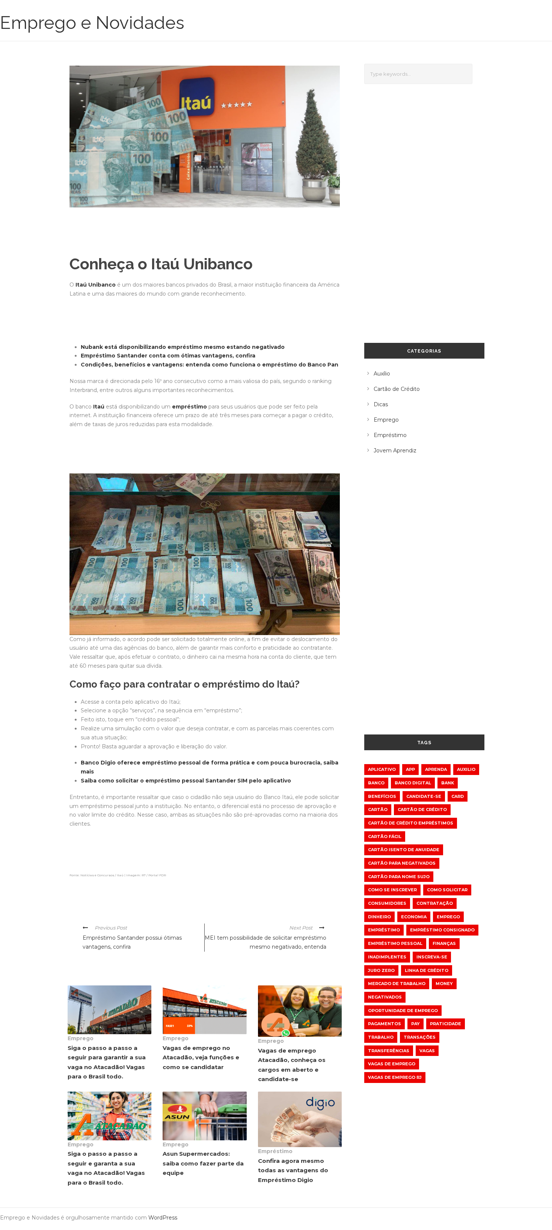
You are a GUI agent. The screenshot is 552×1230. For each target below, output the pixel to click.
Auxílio (382, 373)
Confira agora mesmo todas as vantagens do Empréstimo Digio (293, 1170)
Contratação (434, 903)
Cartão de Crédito (397, 389)
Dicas (381, 404)
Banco (376, 782)
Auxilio (466, 769)
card (457, 796)
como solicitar (447, 889)
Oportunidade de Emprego (403, 1010)
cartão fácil (384, 836)
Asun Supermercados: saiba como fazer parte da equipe (203, 1163)
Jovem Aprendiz (395, 450)
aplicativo (382, 769)
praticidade (445, 1023)
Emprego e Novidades (92, 22)
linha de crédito (426, 970)
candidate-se (423, 796)
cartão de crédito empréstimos (410, 823)
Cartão (378, 809)
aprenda (436, 769)
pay (415, 1023)
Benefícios (382, 796)
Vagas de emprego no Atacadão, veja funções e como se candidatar (201, 1057)
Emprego (81, 1038)
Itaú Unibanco (95, 284)
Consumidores (387, 903)
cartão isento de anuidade (403, 849)
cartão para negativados (402, 863)
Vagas (427, 1050)
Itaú (98, 406)
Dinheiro (379, 916)
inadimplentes (387, 957)
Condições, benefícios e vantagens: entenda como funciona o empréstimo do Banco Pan (209, 364)
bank (447, 782)
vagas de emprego (391, 1063)
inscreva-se (431, 957)
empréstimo (189, 406)
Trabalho (381, 1037)
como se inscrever (392, 889)
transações (420, 1037)
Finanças (444, 943)
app (410, 769)
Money (444, 983)
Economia (414, 916)
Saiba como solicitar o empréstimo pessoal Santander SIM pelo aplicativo (186, 780)
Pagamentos (384, 1023)
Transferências (388, 1050)
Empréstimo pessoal (395, 943)
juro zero (381, 970)
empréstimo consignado (442, 930)
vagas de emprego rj (395, 1077)
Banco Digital (413, 782)
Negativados (385, 997)
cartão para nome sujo (399, 876)
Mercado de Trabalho (396, 983)
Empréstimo (275, 1151)
